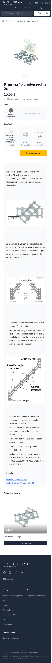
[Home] (3, 21)
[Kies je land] (36, 3)
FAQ (40, 8)
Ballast (5, 605)
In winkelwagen (32, 543)
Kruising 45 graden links (16, 480)
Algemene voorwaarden (36, 596)
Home (11, 8)
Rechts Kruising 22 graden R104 (20, 483)
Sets (4, 620)
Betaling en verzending (11, 638)
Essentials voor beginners (13, 596)
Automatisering (8, 610)
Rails (5, 600)
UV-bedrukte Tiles (9, 615)
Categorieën (43, 13)
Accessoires (7, 624)
